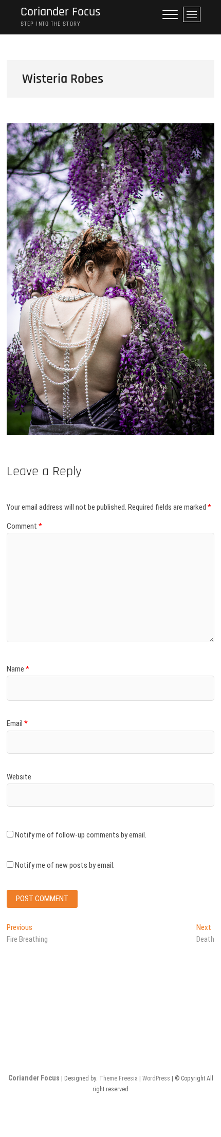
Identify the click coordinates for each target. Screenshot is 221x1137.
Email (17, 723)
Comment (24, 526)
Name (18, 669)
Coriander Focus (60, 12)
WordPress (156, 1078)
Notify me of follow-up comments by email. (80, 835)
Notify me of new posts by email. (65, 865)
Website (19, 776)
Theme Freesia (118, 1078)
